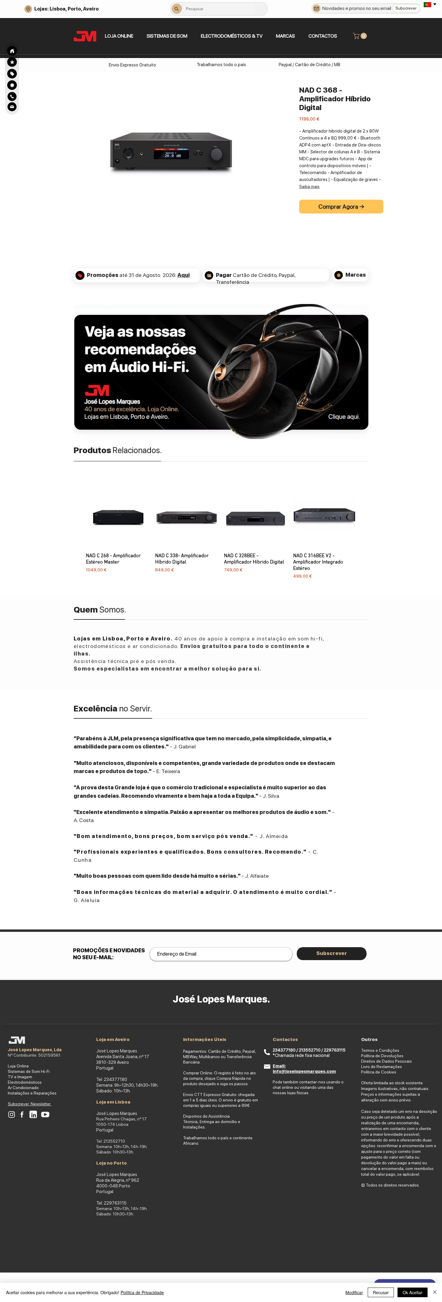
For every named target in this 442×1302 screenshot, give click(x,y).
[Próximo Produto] (364, 532)
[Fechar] (434, 1292)
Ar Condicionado (23, 1087)
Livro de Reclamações (381, 1066)
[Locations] (28, 9)
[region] (12, 73)
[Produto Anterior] (77, 532)
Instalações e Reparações (32, 1093)
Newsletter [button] (41, 1103)
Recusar (381, 1292)
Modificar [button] (354, 1292)
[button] (167, 36)
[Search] (12, 51)
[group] (221, 532)
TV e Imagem (20, 1076)
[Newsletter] (317, 8)
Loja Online (18, 1066)
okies (391, 1072)
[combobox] (218, 9)
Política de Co (373, 1072)
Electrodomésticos (25, 1082)
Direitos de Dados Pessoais (386, 1061)
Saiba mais (309, 186)
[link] (360, 36)
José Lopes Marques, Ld (33, 1049)
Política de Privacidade (142, 1292)
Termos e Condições (380, 1050)
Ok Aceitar (412, 1292)
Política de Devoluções (382, 1055)
